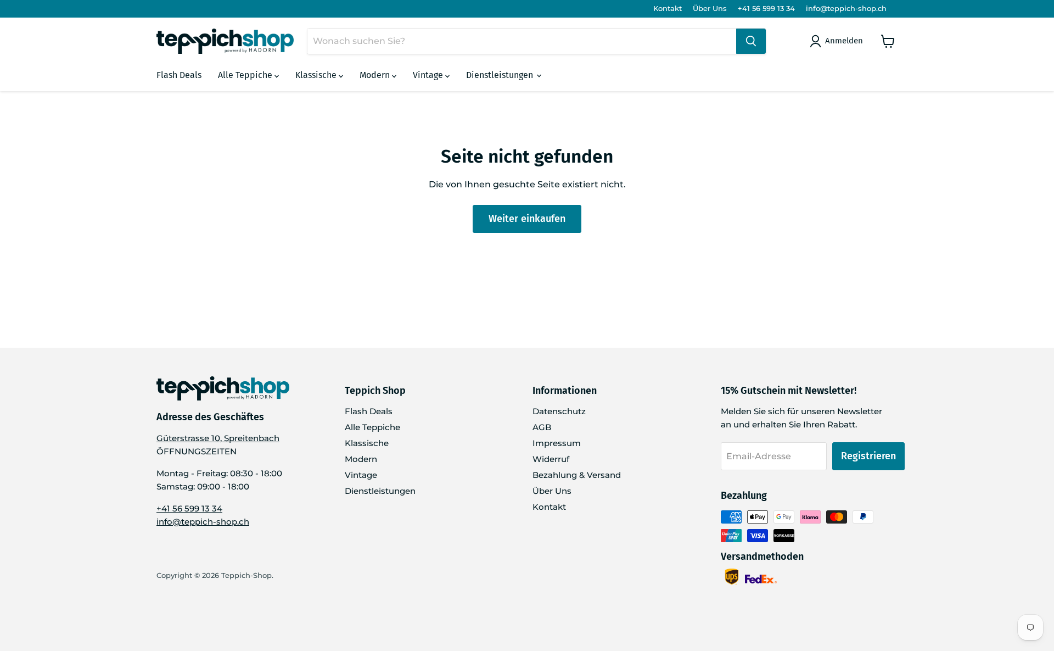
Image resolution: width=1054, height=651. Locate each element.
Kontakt (667, 8)
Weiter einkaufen (527, 219)
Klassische (317, 75)
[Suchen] (751, 41)
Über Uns (710, 8)
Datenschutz (559, 411)
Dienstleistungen (500, 75)
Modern (376, 75)
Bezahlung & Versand (576, 475)
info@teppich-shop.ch (846, 8)
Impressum (556, 443)
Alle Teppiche (246, 75)
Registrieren (868, 456)
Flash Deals (178, 75)
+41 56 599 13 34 (766, 8)
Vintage (429, 75)
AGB (541, 427)
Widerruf (550, 459)
